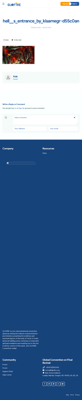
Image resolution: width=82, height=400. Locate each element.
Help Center (7, 375)
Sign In (74, 4)
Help (67, 395)
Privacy (77, 395)
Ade (39, 27)
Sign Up (65, 4)
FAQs (44, 153)
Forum (4, 364)
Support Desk (7, 371)
